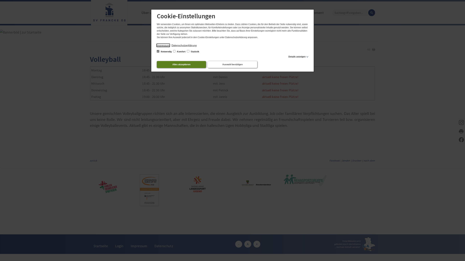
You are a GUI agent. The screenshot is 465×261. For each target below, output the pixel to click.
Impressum (163, 45)
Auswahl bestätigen (232, 64)
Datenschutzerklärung (184, 45)
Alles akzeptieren (181, 64)
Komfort (181, 51)
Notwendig (166, 51)
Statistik (194, 51)
